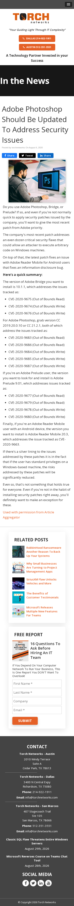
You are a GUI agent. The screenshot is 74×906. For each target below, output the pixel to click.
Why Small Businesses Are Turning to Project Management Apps (41, 567)
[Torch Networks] (31, 18)
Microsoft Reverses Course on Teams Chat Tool (37, 858)
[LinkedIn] (41, 882)
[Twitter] (33, 882)
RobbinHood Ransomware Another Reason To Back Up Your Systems (43, 551)
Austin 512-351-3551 (38, 47)
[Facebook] (25, 882)
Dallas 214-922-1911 (38, 38)
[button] (68, 4)
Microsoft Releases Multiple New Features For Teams (41, 611)
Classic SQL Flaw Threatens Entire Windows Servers (37, 841)
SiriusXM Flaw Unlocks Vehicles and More (41, 581)
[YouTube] (48, 882)
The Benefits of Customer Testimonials (42, 595)
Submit (25, 720)
